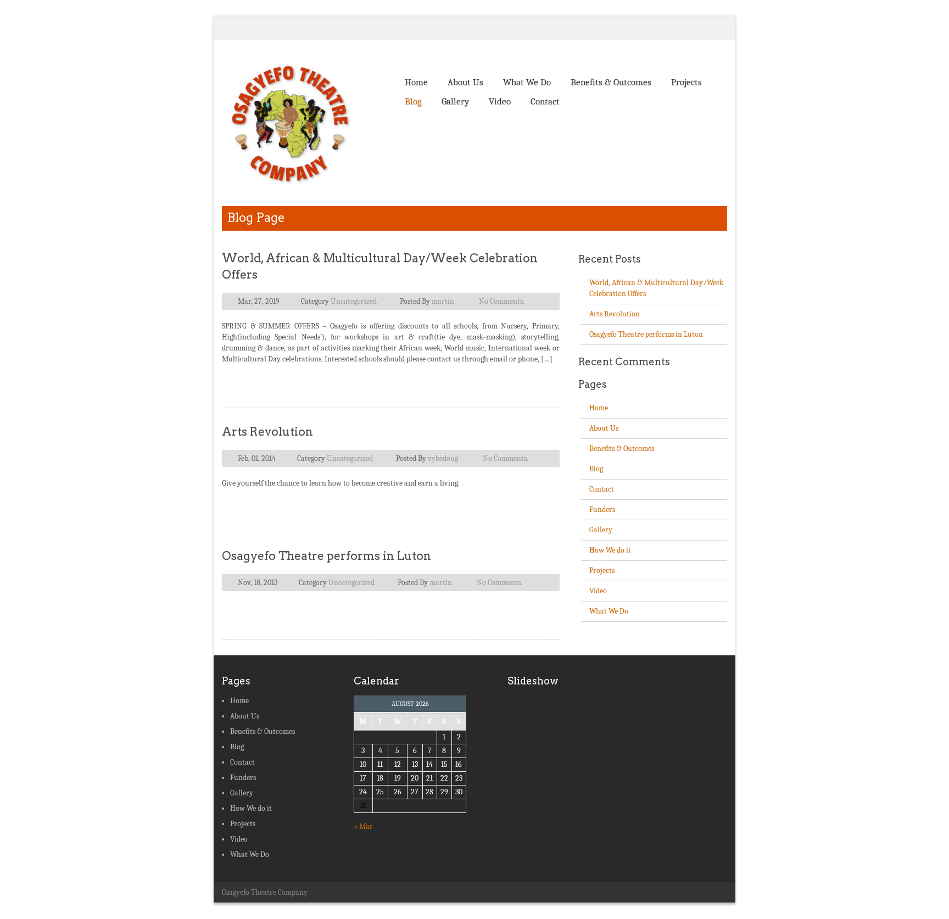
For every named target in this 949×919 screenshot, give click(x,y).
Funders (602, 509)
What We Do (527, 82)
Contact (545, 101)
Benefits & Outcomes (611, 82)
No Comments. (501, 301)
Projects (686, 82)
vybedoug (443, 458)
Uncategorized (354, 301)
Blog (413, 101)
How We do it (610, 550)
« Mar (363, 826)
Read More (530, 381)
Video (500, 101)
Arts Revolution (267, 431)
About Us (465, 82)
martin (443, 301)
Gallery (455, 101)
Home (416, 82)
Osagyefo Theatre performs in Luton (326, 555)
